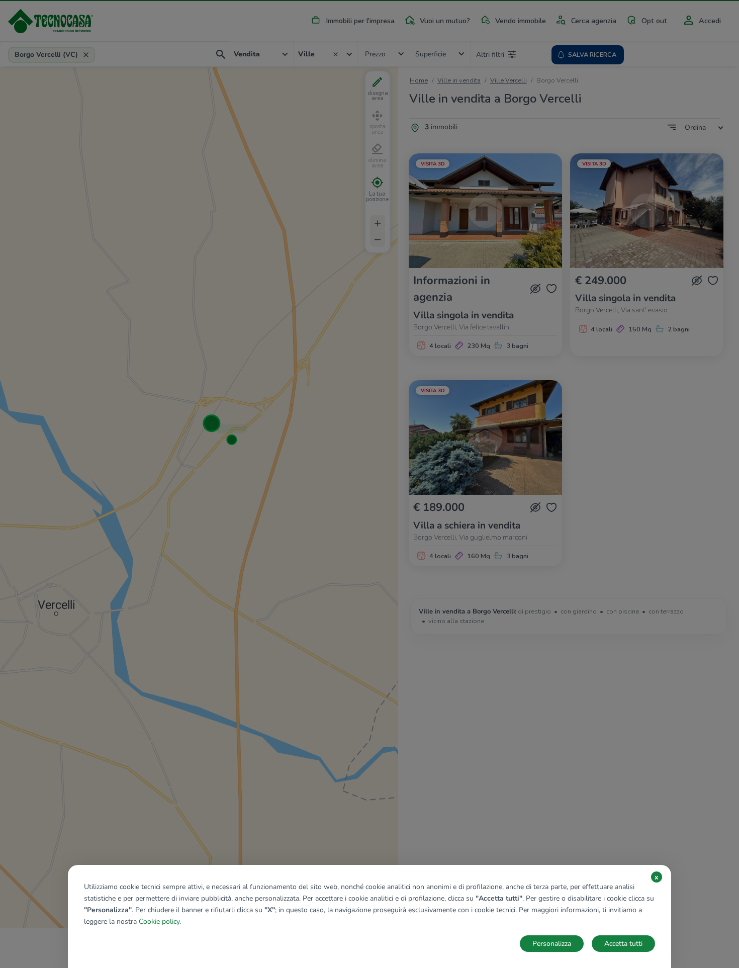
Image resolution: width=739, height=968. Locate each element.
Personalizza (551, 943)
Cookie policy (159, 921)
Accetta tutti (623, 943)
